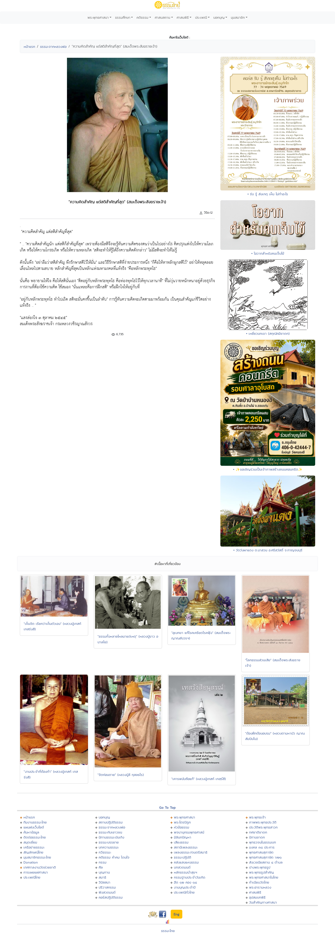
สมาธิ (102, 877)
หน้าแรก (29, 46)
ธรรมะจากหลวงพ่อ (53, 46)
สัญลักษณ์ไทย (33, 852)
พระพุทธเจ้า (257, 817)
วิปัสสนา (104, 882)
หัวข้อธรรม (181, 827)
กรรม (102, 862)
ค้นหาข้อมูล (31, 832)
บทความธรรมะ (109, 847)
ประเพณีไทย (31, 877)
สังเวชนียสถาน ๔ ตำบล (266, 862)
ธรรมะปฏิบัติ (182, 857)
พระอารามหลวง (260, 887)
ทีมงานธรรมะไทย (35, 822)
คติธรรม (142, 17)
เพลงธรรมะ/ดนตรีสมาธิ (190, 852)
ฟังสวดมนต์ (107, 892)
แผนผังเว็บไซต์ (33, 827)
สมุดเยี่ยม (30, 842)
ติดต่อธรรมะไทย (34, 837)
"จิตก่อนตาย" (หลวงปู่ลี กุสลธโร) (121, 774)
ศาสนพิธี (183, 17)
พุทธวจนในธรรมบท (262, 842)
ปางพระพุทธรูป (259, 867)
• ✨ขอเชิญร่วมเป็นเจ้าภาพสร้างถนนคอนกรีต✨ (267, 469)
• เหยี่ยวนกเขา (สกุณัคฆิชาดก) (268, 333)
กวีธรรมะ (105, 852)
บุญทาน (104, 872)
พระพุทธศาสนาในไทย (263, 877)
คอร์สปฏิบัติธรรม (111, 897)
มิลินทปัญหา (182, 837)
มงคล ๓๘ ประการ (262, 847)
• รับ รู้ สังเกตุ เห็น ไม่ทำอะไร (267, 194)
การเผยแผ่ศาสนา (35, 872)
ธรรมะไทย (168, 930)
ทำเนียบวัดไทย (259, 882)
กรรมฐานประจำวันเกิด (189, 877)
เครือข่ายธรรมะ (34, 847)
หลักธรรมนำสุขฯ (185, 872)
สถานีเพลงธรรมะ (186, 847)
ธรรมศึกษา (122, 17)
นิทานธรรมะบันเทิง (111, 837)
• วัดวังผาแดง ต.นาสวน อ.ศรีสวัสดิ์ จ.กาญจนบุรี (267, 550)
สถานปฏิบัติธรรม (111, 822)
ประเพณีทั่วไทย (184, 892)
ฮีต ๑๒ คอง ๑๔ (185, 882)
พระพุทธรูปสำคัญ (261, 872)
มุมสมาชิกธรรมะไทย (37, 857)
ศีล (101, 867)
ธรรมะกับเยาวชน (110, 832)
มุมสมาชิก (238, 17)
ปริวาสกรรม (107, 887)
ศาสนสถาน (162, 17)
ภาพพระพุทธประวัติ (262, 822)
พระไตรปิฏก (182, 822)
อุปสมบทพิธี (257, 897)
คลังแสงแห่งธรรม (186, 862)
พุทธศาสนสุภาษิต (261, 852)
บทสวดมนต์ (182, 867)
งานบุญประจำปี (185, 887)
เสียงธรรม (181, 842)
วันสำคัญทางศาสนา (263, 902)
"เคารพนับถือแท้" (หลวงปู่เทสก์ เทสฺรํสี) (198, 778)
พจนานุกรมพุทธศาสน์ (189, 832)
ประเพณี (201, 17)
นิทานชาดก (257, 837)
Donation (30, 862)
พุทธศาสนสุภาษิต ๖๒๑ (265, 857)
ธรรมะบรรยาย (109, 842)
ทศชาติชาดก (258, 832)
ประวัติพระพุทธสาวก (263, 827)
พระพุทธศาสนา (98, 17)
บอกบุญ (219, 17)
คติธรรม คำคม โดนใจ (114, 857)
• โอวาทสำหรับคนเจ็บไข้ (267, 253)
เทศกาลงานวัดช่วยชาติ (39, 867)
